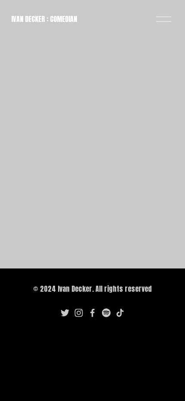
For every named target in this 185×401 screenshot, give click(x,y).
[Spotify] (106, 312)
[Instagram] (78, 312)
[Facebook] (92, 312)
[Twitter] (65, 312)
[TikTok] (120, 312)
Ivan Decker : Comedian (44, 19)
